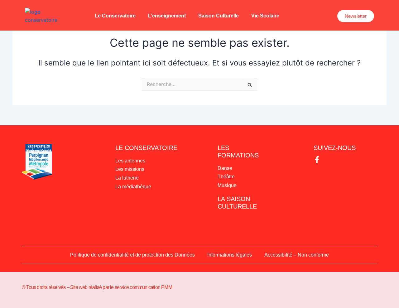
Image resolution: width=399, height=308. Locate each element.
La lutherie (127, 177)
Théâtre (226, 176)
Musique (227, 185)
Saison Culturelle (218, 15)
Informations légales (229, 254)
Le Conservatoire (115, 15)
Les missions (129, 169)
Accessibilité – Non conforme (296, 254)
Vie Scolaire (265, 15)
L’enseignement (167, 15)
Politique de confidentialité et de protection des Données (132, 254)
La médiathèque (133, 186)
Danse (225, 168)
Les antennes (130, 160)
